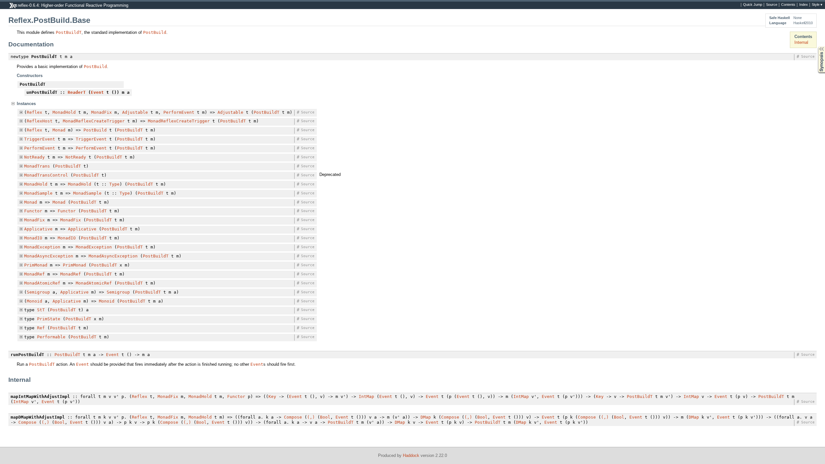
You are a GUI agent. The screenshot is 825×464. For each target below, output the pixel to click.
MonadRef (34, 274)
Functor (33, 210)
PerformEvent (178, 112)
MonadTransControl (46, 175)
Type (114, 184)
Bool (325, 417)
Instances (26, 103)
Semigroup (38, 292)
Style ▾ (817, 5)
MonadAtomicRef (42, 283)
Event (97, 92)
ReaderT (77, 92)
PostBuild (154, 32)
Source (771, 5)
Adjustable (135, 112)
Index (803, 5)
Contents (788, 5)
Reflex (34, 112)
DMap (426, 417)
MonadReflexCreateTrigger (94, 121)
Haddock (411, 455)
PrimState (48, 318)
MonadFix (101, 112)
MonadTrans (37, 166)
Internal (801, 42)
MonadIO (33, 238)
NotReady (34, 157)
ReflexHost (40, 121)
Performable (51, 336)
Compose (293, 417)
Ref (41, 327)
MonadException (42, 247)
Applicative (38, 229)
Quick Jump (752, 5)
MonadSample (38, 193)
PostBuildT (69, 32)
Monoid (34, 301)
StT (41, 309)
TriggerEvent (39, 139)
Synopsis (817, 46)
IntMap (366, 396)
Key (272, 396)
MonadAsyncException (48, 256)
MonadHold (64, 112)
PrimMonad (35, 265)
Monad (59, 130)
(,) (311, 417)
